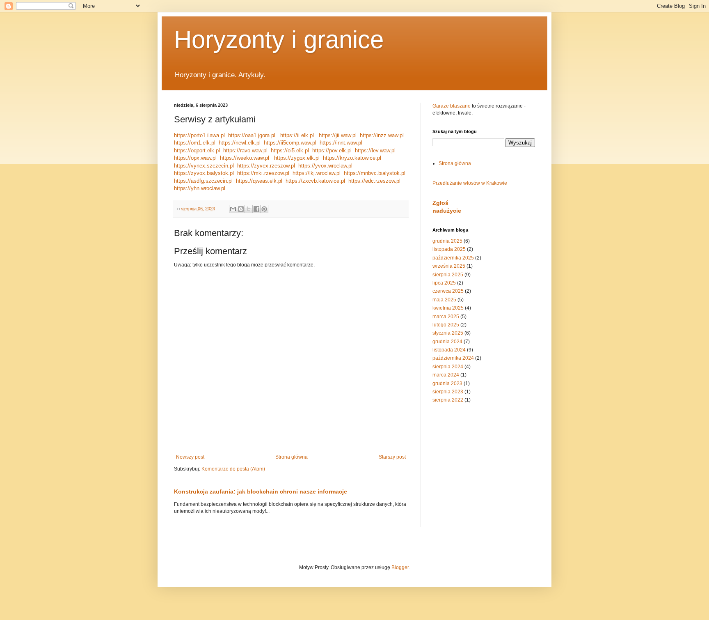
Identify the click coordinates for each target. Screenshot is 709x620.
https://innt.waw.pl (341, 143)
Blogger (400, 567)
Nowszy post (190, 457)
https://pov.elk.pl (332, 150)
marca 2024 (445, 375)
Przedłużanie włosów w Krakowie (469, 183)
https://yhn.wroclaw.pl (199, 188)
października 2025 (453, 258)
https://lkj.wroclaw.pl (317, 173)
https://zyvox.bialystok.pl (204, 173)
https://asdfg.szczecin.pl (203, 181)
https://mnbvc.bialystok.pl (374, 173)
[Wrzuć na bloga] (241, 209)
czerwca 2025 (448, 291)
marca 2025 (445, 316)
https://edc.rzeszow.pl (374, 181)
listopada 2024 (449, 350)
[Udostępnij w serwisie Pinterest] (264, 209)
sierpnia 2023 (447, 392)
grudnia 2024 (447, 341)
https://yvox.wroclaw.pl (325, 166)
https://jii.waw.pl (338, 135)
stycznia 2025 (447, 333)
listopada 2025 (449, 249)
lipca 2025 (444, 283)
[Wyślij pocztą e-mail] (233, 209)
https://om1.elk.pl (194, 143)
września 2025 (448, 266)
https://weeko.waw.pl (244, 158)
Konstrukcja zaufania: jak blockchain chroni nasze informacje (260, 491)
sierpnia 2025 (447, 275)
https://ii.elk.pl (297, 135)
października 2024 (453, 358)
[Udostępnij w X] (249, 209)
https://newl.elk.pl (240, 143)
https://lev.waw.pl (375, 150)
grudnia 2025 (447, 241)
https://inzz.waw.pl (382, 135)
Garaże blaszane (451, 106)
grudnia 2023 (447, 383)
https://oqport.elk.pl (197, 150)
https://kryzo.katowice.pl (352, 158)
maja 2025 (444, 300)
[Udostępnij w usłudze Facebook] (256, 209)
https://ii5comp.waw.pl (290, 143)
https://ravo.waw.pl (245, 150)
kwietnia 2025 (448, 308)
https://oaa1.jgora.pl (251, 135)
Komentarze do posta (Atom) (233, 469)
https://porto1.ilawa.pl (199, 135)
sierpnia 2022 (447, 400)
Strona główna (291, 457)
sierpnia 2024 (447, 367)
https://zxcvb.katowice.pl (315, 181)
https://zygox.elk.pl (297, 158)
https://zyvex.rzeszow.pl (266, 166)
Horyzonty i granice (279, 39)
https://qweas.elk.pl (259, 181)
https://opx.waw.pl (195, 158)
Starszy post (392, 457)
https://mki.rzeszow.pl (263, 173)
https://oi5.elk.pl (290, 150)
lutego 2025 (445, 325)
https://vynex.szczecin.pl (204, 166)
